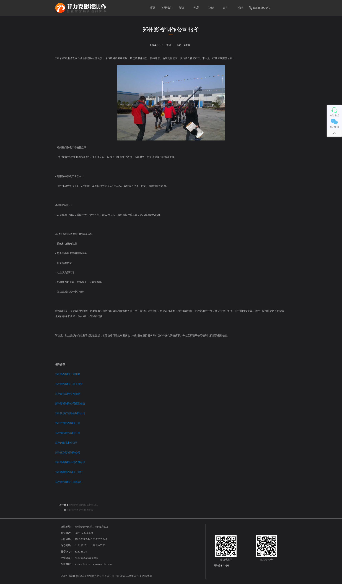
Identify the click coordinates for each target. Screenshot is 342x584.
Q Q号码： (67, 545)
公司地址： (67, 526)
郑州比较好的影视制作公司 (84, 504)
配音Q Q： (67, 551)
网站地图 (147, 575)
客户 (225, 7)
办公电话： (67, 532)
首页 (152, 7)
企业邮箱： (67, 557)
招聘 (240, 7)
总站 (227, 565)
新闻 (182, 7)
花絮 (211, 7)
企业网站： (67, 564)
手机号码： (67, 539)
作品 (196, 7)
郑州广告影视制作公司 (81, 510)
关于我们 (167, 7)
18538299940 (261, 7)
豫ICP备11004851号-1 (128, 575)
